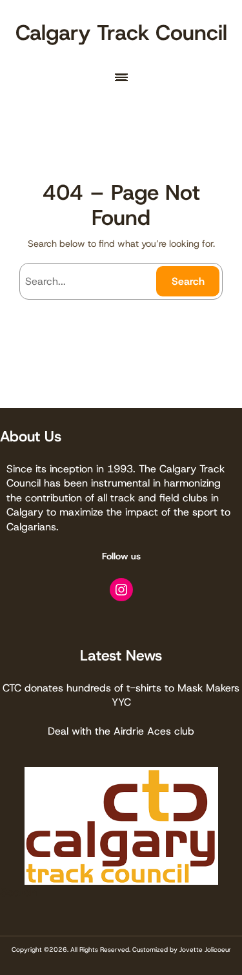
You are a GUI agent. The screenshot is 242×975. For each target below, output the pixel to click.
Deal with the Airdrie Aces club (121, 731)
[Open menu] (121, 77)
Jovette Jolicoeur (205, 949)
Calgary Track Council (121, 32)
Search (188, 281)
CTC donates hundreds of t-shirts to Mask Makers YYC (121, 695)
